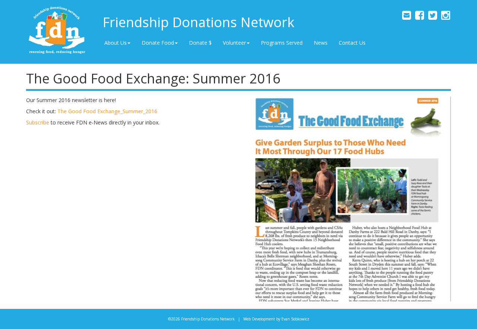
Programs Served (282, 42)
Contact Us (352, 42)
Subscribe (37, 122)
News (321, 42)
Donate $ (200, 42)
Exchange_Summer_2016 (127, 111)
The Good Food (77, 111)
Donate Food (158, 42)
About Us (115, 42)
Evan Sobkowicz (295, 319)
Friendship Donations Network (198, 22)
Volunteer (234, 42)
